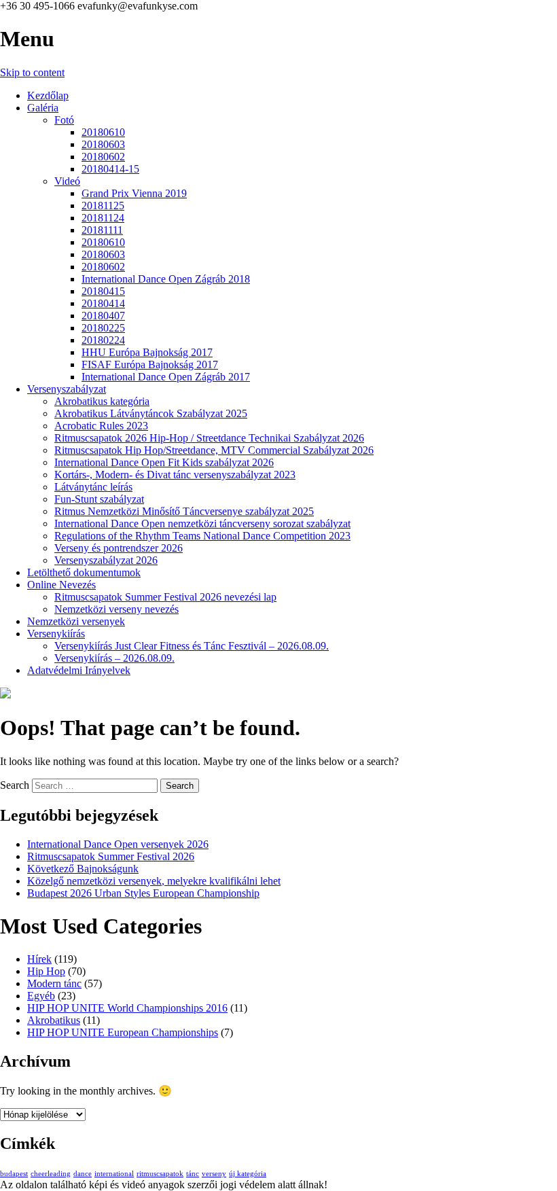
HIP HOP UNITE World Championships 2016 (127, 1008)
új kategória (247, 1173)
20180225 (103, 328)
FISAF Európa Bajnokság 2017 (150, 364)
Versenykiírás (56, 633)
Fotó (64, 120)
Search (14, 785)
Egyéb (41, 995)
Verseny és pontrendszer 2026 (118, 548)
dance (82, 1173)
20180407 (103, 315)
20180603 (103, 144)
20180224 (103, 340)
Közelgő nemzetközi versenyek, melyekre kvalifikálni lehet (154, 881)
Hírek (39, 959)
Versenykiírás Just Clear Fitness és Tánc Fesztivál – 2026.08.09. (191, 646)
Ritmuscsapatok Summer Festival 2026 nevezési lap (165, 597)
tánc (192, 1173)
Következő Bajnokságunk (83, 868)
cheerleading (51, 1173)
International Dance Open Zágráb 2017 (166, 377)
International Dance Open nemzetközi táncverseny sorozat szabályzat (202, 523)
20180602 (103, 156)
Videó (67, 181)
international (114, 1173)
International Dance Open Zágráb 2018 (166, 279)
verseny (214, 1173)
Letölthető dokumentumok (84, 572)
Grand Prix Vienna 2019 (134, 193)
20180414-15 (110, 169)
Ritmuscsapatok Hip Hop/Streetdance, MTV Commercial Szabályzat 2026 (214, 450)
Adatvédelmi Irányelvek (78, 670)
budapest (14, 1173)
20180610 (103, 132)
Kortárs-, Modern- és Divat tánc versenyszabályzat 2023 (174, 474)
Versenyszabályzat (66, 389)
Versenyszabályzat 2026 (106, 560)
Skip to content (32, 72)
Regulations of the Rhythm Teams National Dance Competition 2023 (202, 535)
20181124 (103, 218)
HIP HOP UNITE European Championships (122, 1032)
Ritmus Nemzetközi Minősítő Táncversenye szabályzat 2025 (184, 511)
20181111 (102, 230)
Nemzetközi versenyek (76, 621)
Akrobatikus (53, 1020)
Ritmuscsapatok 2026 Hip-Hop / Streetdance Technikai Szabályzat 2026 (209, 438)
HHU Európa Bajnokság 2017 (147, 352)
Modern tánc (54, 983)
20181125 (103, 205)
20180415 (103, 291)
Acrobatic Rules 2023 (101, 425)
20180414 (103, 303)
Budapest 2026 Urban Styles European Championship (143, 893)
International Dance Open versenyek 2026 (118, 844)
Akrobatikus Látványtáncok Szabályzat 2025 (150, 413)
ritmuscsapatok (160, 1173)
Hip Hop (46, 971)
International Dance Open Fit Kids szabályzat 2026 (164, 462)
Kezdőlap (48, 95)
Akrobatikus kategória (101, 401)
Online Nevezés (61, 584)
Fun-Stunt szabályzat (99, 499)
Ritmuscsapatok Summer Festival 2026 (110, 856)
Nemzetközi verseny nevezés (116, 609)
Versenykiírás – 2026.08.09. (114, 658)
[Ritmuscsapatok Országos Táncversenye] (5, 694)
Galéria (42, 107)
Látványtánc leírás (93, 487)
